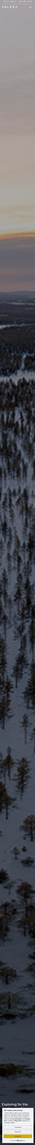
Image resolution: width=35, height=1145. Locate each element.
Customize (17, 1127)
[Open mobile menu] (30, 7)
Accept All (18, 1136)
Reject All (18, 1132)
